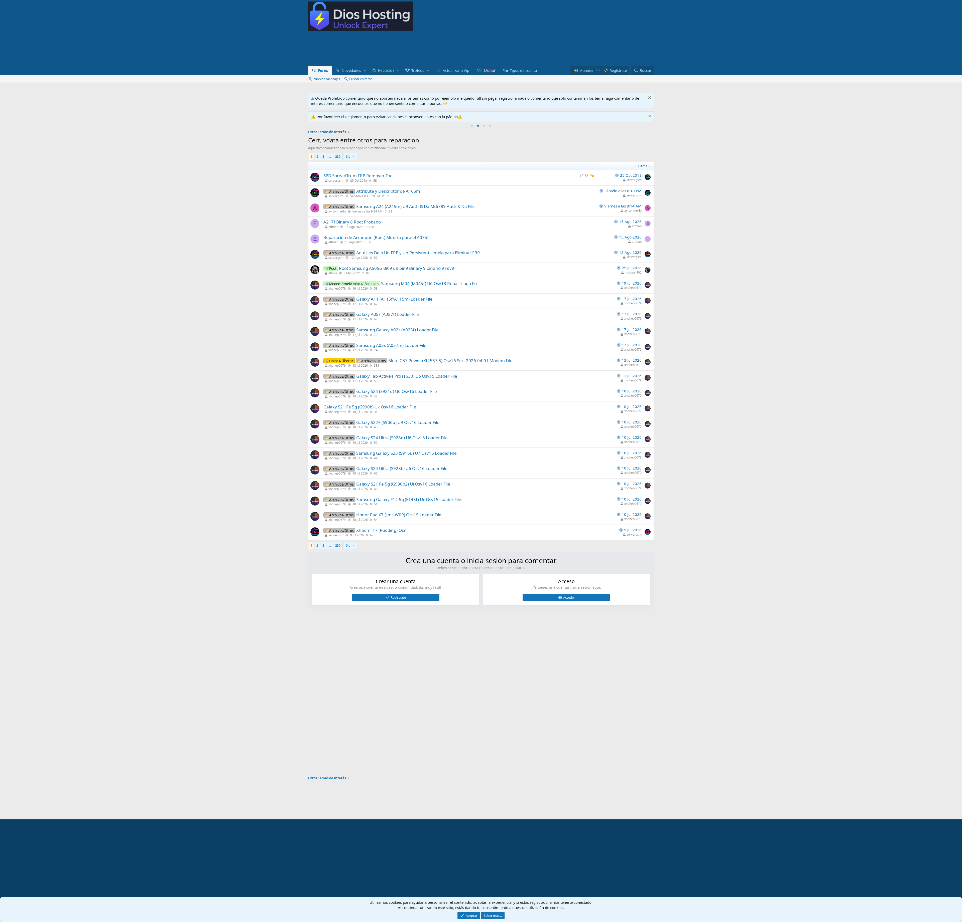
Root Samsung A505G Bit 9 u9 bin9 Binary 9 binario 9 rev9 (396, 268)
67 (376, 304)
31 (390, 211)
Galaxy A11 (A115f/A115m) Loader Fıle (394, 299)
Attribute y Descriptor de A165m (388, 191)
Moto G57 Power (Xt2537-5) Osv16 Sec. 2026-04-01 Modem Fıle (450, 360)
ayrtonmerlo (337, 211)
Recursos (386, 70)
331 (376, 365)
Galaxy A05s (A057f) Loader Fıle (387, 314)
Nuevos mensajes (327, 79)
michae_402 (633, 272)
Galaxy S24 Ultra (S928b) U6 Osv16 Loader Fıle (401, 468)
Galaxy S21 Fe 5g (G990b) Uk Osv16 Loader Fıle (369, 407)
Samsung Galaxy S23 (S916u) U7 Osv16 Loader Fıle (406, 453)
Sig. (348, 156)
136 (371, 227)
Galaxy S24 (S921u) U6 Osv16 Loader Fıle (396, 391)
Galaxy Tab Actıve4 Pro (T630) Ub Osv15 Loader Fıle (406, 376)
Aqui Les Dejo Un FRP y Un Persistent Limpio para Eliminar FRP (418, 253)
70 (376, 335)
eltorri (332, 273)
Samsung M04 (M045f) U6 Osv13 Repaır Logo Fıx (429, 283)
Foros (323, 70)
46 (370, 242)
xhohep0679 (337, 288)
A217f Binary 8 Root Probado (352, 222)
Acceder (569, 597)
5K (375, 180)
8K (368, 273)
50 (376, 442)
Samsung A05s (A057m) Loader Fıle (391, 345)
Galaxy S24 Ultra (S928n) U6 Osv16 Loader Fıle (402, 437)
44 (376, 458)
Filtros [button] (642, 166)
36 (376, 412)
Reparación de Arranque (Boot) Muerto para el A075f (376, 237)
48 (376, 396)
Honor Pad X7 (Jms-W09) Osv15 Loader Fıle (398, 515)
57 (376, 258)
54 (376, 520)
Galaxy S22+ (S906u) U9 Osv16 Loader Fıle (397, 422)
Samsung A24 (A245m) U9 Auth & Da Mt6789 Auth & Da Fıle (415, 206)
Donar (489, 70)
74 (376, 350)
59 (376, 381)
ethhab (333, 227)
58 (376, 288)
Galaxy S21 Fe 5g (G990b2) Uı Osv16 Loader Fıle (403, 484)
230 (337, 156)
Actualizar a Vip (456, 70)
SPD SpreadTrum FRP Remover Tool (358, 175)
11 (388, 196)
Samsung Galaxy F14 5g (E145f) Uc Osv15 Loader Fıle (408, 499)
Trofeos (417, 70)
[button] (364, 70)
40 (376, 427)
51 (376, 504)
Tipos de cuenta (523, 70)
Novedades (351, 70)
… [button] (329, 156)
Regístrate (398, 597)
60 (376, 473)
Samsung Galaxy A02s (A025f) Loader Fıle (397, 330)
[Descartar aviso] (649, 98)
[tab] (472, 125)
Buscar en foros (360, 79)
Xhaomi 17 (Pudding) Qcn (381, 530)
